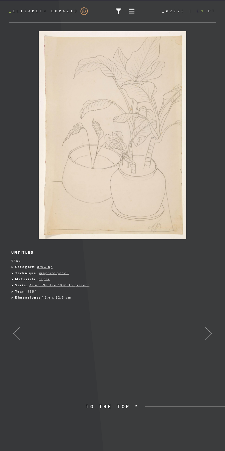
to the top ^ (112, 406)
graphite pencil (54, 273)
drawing (45, 266)
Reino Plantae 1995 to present (59, 285)
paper (44, 279)
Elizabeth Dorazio (43, 11)
